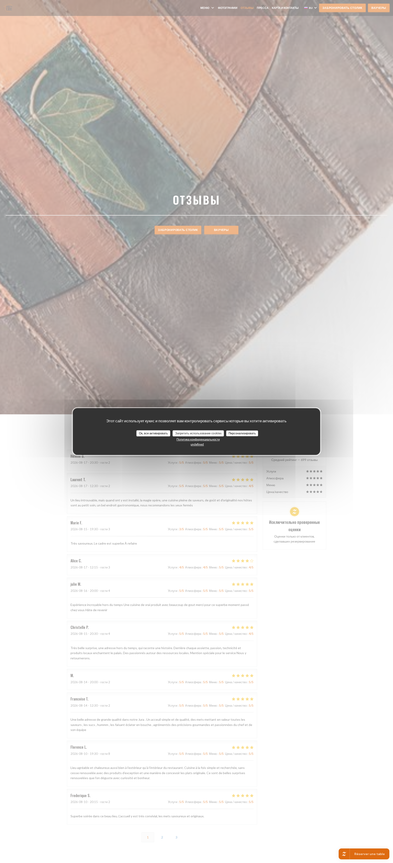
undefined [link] (197, 444)
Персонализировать (242, 433)
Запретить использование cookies (198, 433)
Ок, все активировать (153, 433)
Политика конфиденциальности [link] (198, 439)
